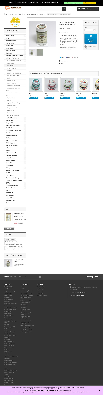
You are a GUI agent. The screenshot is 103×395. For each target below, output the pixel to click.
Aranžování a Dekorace (11, 118)
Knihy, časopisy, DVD (11, 135)
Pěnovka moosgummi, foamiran (14, 180)
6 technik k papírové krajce (27, 325)
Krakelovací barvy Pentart (13, 75)
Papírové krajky (10, 43)
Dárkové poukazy (10, 195)
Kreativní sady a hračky (12, 145)
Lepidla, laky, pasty (11, 158)
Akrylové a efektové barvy (12, 58)
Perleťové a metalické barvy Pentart (13, 89)
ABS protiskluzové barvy (13, 115)
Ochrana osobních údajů (27, 295)
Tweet (62, 57)
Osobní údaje (40, 293)
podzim (7, 239)
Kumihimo (8, 150)
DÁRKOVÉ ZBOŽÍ (10, 200)
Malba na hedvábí (10, 160)
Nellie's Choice (9, 45)
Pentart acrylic (10, 65)
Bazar (7, 203)
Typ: (60, 32)
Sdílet (68, 57)
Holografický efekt (11, 105)
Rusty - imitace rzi (11, 83)
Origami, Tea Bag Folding (12, 178)
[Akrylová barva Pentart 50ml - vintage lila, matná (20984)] (51, 84)
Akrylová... (31, 93)
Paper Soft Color (11, 110)
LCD (6, 246)
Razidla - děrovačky (11, 188)
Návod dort (20, 249)
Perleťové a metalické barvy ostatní (13, 94)
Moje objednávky (41, 286)
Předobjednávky (10, 35)
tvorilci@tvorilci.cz (80, 295)
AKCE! (7, 38)
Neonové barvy (10, 113)
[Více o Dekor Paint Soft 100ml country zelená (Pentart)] (8, 263)
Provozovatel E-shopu (26, 293)
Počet (85, 27)
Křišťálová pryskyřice (11, 143)
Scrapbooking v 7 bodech (27, 329)
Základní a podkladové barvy (14, 73)
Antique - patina (11, 80)
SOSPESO (8, 173)
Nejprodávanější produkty (27, 291)
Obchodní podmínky (26, 320)
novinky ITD (13, 249)
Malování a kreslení (11, 153)
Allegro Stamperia (11, 68)
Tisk (62, 63)
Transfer (13, 239)
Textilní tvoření (9, 128)
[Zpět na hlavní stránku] (6, 14)
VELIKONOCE (9, 193)
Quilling (8, 183)
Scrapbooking (9, 48)
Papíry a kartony (10, 175)
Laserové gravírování (26, 332)
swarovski (20, 246)
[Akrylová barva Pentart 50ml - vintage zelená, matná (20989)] (67, 84)
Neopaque (9, 70)
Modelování (9, 163)
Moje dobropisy (40, 289)
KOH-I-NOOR (10, 63)
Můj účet (40, 284)
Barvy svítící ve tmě (12, 108)
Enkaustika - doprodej (11, 155)
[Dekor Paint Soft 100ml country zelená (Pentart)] (32, 52)
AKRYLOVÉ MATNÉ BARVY (14, 60)
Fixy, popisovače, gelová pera (13, 130)
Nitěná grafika (9, 120)
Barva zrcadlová (11, 98)
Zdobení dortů (9, 165)
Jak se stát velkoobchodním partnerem (25, 306)
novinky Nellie (12, 246)
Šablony (8, 168)
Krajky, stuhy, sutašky (11, 140)
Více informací (32, 3)
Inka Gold (9, 100)
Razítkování (9, 53)
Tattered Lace (19, 244)
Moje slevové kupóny (42, 295)
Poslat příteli (64, 61)
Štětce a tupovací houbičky (12, 170)
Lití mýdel (8, 148)
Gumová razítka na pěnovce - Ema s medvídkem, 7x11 (19, 215)
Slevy (8, 209)
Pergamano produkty (11, 40)
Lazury (8, 78)
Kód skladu (61, 28)
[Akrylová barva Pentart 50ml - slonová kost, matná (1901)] (83, 84)
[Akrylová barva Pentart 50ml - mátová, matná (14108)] (36, 84)
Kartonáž (8, 133)
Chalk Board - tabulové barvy (14, 85)
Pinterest (75, 57)
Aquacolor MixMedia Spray (13, 103)
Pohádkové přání (9, 244)
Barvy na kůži (9, 123)
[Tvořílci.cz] (19, 7)
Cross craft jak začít (25, 327)
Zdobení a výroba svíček (12, 185)
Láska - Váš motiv (10, 198)
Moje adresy (40, 291)
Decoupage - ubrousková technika (14, 55)
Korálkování (9, 138)
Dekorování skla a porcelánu (13, 125)
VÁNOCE (8, 190)
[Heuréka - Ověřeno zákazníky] (15, 21)
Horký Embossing (10, 50)
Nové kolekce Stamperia (11, 241)
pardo (6, 249)
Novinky (23, 289)
